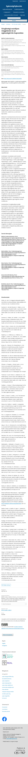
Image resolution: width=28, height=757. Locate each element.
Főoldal (3, 24)
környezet (4, 698)
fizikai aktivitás (5, 689)
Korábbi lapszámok (19, 9)
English (3, 643)
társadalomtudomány (6, 678)
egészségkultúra (6, 680)
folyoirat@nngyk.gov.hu (11, 738)
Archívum (8, 24)
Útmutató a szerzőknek (18, 12)
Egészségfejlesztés (14, 6)
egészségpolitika (6, 696)
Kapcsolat (22, 15)
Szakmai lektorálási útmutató (11, 15)
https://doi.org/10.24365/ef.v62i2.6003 (13, 78)
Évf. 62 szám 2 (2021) (16, 24)
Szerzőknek (4, 709)
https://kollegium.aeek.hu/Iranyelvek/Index (11, 503)
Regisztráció (15, 1)
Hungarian (4, 645)
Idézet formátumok (6, 604)
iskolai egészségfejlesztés (8, 687)
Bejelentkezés (23, 1)
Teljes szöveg (6, 585)
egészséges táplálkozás (7, 685)
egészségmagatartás (6, 683)
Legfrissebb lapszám (7, 9)
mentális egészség (6, 693)
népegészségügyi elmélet (8, 691)
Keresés (14, 20)
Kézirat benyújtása (7, 634)
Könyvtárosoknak (6, 711)
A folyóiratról (7, 12)
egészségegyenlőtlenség (7, 676)
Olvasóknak (4, 707)
